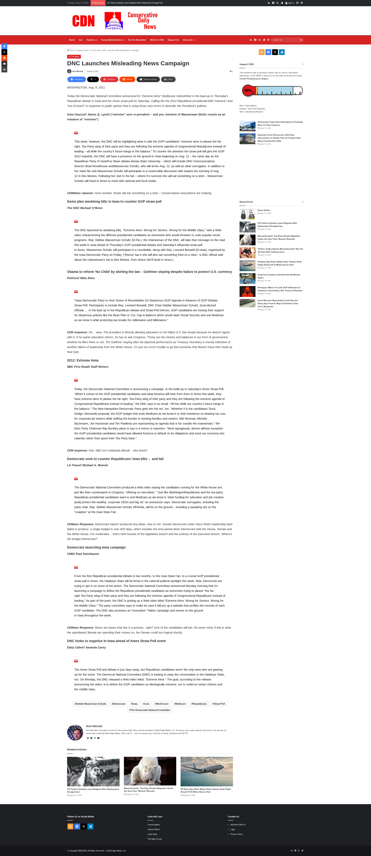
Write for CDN (157, 40)
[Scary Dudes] (247, 214)
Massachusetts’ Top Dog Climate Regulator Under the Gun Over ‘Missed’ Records (141, 3)
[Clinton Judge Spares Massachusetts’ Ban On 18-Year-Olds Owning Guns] (247, 252)
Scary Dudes (264, 210)
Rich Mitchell (77, 71)
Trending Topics (82, 50)
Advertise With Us (238, 825)
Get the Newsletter (137, 40)
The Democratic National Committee (150, 710)
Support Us (173, 40)
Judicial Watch (154, 829)
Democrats (119, 704)
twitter (165, 733)
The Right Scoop (155, 839)
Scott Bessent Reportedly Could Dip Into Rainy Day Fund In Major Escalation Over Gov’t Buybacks (278, 303)
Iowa (134, 704)
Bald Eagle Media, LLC (116, 851)
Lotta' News (152, 834)
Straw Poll (219, 704)
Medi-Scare (162, 704)
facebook (173, 733)
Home (72, 40)
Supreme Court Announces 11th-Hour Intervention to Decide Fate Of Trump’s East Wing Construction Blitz (279, 138)
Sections (91, 40)
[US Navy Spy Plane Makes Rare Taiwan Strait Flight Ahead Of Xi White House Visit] (207, 771)
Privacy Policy (236, 834)
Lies (146, 704)
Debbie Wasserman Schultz (91, 704)
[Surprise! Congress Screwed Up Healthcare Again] (247, 278)
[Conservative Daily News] (116, 20)
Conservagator (154, 825)
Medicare (181, 704)
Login (232, 829)
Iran (81, 40)
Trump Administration (111, 40)
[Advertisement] (272, 173)
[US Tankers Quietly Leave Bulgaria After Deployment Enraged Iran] (93, 771)
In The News (96, 50)
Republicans (200, 704)
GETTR (184, 733)
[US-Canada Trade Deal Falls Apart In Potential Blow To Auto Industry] (247, 126)
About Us (187, 40)
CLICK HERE (255, 76)
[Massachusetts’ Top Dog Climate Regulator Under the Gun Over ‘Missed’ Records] (150, 771)
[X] (95, 738)
